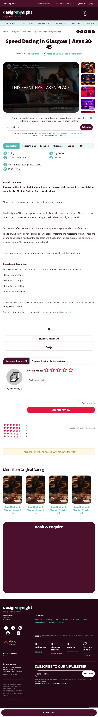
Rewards (49, 619)
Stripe (5, 655)
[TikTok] (18, 633)
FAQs (49, 347)
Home (5, 31)
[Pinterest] (20, 628)
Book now (49, 712)
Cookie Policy (40, 623)
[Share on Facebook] (78, 31)
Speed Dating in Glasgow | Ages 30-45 (50, 31)
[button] (29, 424)
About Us (38, 619)
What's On (26, 31)
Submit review (61, 410)
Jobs (57, 619)
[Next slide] (89, 493)
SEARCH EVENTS (27, 23)
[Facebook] (6, 628)
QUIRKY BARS (76, 23)
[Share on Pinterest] (85, 31)
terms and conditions (60, 133)
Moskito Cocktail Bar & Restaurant (64, 53)
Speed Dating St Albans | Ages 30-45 (12, 510)
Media (85, 619)
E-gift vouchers (73, 651)
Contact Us (67, 619)
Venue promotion (87, 654)
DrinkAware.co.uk (10, 675)
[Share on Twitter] (81, 31)
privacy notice (77, 133)
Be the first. (33, 53)
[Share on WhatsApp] (89, 31)
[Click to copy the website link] (93, 31)
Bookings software (38, 652)
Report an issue (49, 338)
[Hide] (91, 118)
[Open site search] (86, 13)
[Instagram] (13, 628)
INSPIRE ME (61, 23)
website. (69, 312)
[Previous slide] (8, 493)
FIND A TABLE (10, 23)
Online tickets (56, 653)
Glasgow (15, 31)
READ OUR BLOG (45, 23)
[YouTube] (8, 633)
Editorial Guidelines (57, 623)
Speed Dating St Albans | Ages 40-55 (35, 510)
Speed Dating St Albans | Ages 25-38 (58, 510)
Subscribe (86, 127)
